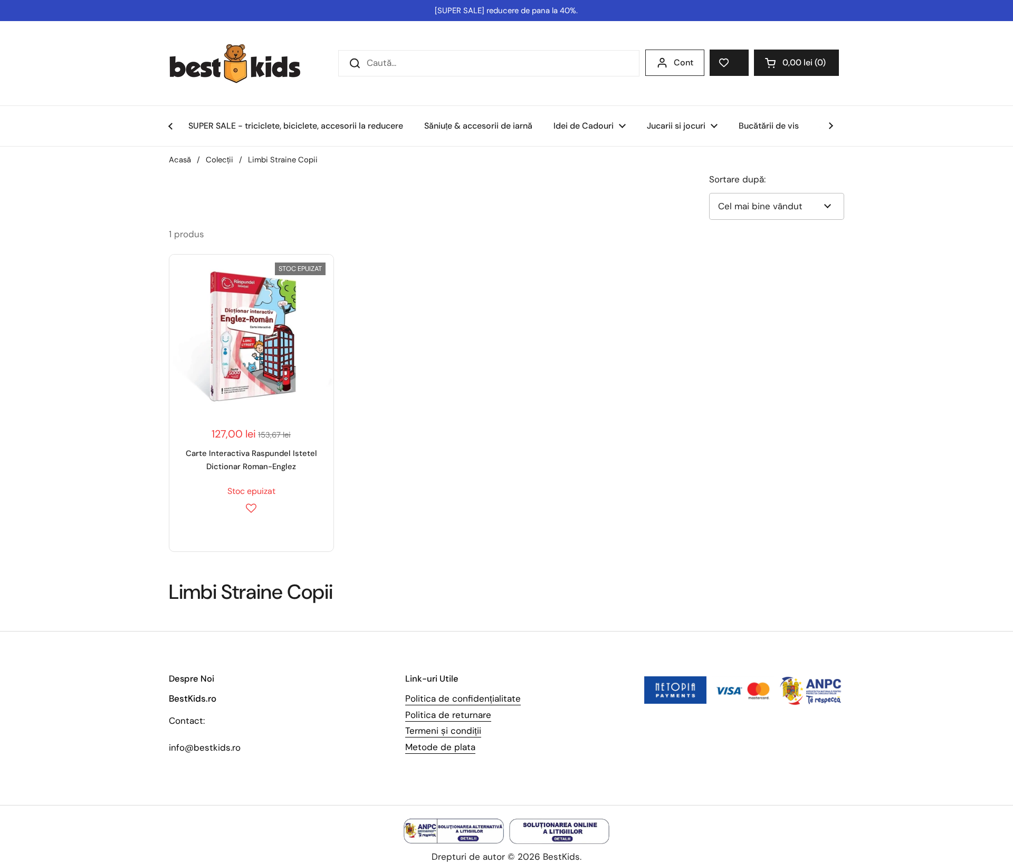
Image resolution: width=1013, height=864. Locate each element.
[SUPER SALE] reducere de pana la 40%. (506, 10)
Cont (683, 62)
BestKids (561, 856)
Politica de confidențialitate (463, 698)
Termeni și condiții (443, 730)
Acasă (180, 159)
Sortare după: (737, 179)
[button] (796, 63)
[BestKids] (243, 63)
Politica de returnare (448, 715)
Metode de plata (440, 747)
